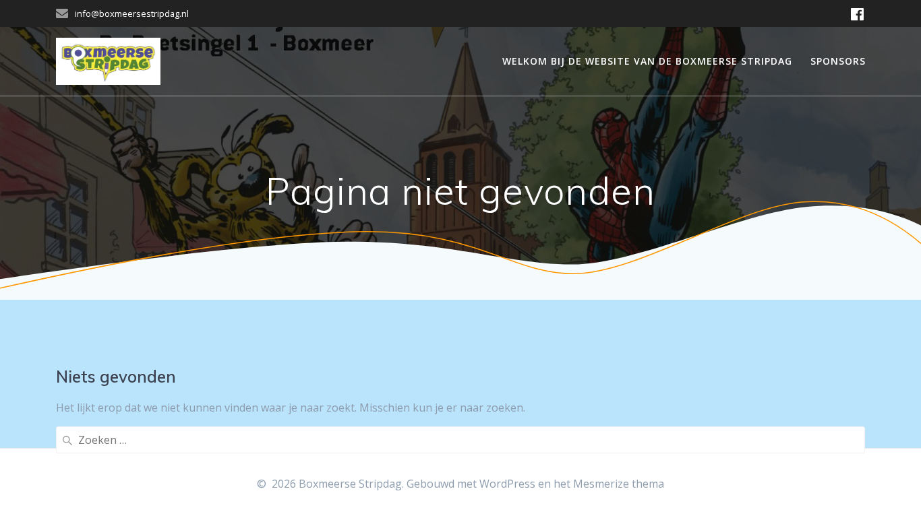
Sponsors (838, 61)
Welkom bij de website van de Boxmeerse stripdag (647, 61)
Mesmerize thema (618, 483)
